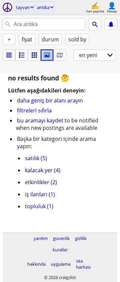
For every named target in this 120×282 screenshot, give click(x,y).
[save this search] (111, 24)
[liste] (9, 55)
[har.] (59, 55)
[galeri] (47, 55)
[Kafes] (34, 55)
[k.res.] (21, 55)
